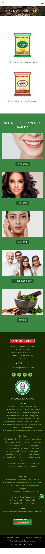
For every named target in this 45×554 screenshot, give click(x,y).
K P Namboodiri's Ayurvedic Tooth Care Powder (22, 430)
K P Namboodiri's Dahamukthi (22, 62)
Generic (22, 320)
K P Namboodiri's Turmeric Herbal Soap (22, 448)
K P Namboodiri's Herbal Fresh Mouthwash (22, 421)
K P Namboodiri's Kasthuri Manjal (22, 466)
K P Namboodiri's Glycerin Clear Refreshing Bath (22, 454)
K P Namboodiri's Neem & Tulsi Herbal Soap (22, 442)
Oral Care (23, 164)
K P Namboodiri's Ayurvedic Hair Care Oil (22, 479)
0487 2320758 (24, 363)
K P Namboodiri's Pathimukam (22, 101)
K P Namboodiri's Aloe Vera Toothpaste (22, 412)
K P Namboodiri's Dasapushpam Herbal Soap (22, 439)
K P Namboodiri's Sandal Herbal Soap (22, 445)
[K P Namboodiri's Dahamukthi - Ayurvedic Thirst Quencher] (22, 45)
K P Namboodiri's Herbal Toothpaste (23, 406)
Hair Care (22, 203)
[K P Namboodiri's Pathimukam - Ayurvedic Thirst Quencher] (22, 84)
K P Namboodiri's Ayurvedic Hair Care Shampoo (22, 482)
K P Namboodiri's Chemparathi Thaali (22, 491)
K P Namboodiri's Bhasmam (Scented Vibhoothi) (22, 511)
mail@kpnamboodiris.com (23, 367)
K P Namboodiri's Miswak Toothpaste (22, 415)
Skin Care (22, 242)
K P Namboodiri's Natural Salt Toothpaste (23, 409)
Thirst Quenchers (23, 281)
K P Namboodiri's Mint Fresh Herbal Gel (22, 418)
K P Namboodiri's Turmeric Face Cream (22, 463)
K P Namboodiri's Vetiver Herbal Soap (22, 451)
